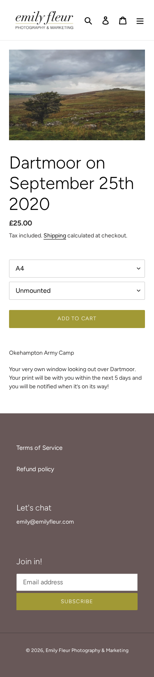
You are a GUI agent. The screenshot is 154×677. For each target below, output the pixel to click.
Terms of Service (39, 447)
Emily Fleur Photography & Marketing (87, 650)
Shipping (55, 235)
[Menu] (140, 20)
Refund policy (35, 469)
